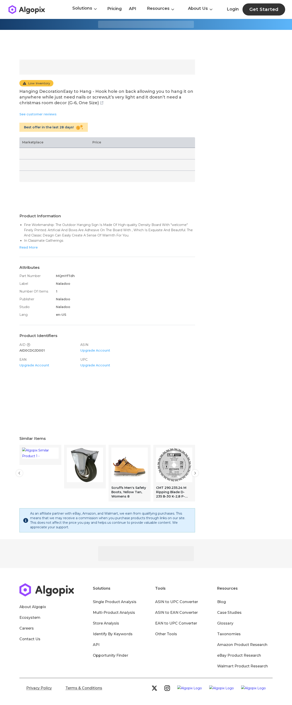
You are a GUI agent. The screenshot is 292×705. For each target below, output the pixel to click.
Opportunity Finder (110, 655)
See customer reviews (38, 114)
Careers (26, 628)
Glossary (225, 623)
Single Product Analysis (114, 602)
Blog (221, 602)
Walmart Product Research (242, 666)
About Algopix (32, 607)
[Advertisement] (146, 44)
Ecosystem (29, 617)
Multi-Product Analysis (114, 612)
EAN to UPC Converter (176, 623)
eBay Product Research (239, 655)
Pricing (114, 8)
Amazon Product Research (242, 645)
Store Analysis (106, 623)
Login (233, 9)
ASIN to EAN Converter (176, 612)
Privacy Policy (39, 688)
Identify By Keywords (113, 634)
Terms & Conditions (83, 688)
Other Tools (166, 634)
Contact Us (29, 639)
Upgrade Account (95, 350)
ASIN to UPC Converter (176, 602)
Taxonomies (228, 634)
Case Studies (229, 612)
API (132, 8)
